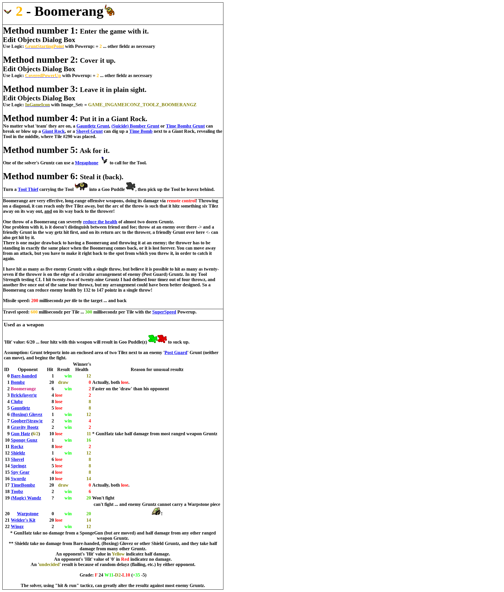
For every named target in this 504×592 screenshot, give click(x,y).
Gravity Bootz (24, 427)
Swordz (18, 478)
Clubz (17, 401)
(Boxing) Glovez (26, 414)
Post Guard (175, 352)
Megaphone (86, 162)
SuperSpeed (164, 311)
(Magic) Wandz (26, 497)
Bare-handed (24, 375)
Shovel (17, 459)
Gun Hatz (20, 433)
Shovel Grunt (89, 131)
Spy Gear (20, 472)
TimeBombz (23, 485)
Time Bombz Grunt (185, 125)
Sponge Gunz (24, 440)
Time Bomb (141, 131)
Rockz (17, 446)
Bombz (18, 382)
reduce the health (100, 221)
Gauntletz (20, 407)
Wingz (17, 526)
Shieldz (18, 452)
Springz (18, 465)
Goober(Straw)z (27, 420)
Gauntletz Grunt (92, 125)
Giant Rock (53, 131)
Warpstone (27, 513)
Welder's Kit (23, 520)
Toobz (17, 491)
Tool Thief (28, 189)
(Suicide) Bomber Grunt (135, 125)
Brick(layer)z (24, 395)
